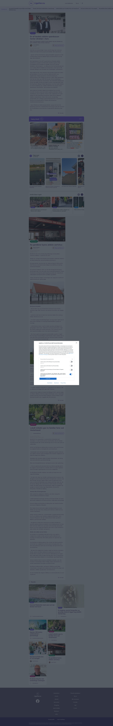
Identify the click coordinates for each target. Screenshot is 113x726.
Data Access (56, 382)
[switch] (71, 362)
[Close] (77, 343)
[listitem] (56, 359)
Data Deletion (49, 382)
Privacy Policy (63, 382)
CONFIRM (48, 378)
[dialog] (56, 363)
